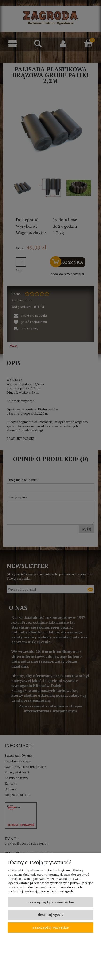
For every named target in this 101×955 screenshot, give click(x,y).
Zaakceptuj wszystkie (51, 927)
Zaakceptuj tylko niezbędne (50, 902)
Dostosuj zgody (50, 914)
